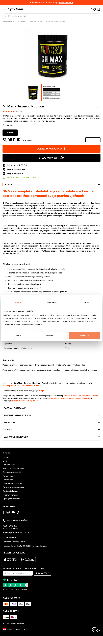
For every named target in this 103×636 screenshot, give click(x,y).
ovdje (41, 391)
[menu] (4, 9)
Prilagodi (50, 335)
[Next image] (76, 55)
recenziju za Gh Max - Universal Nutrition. (21, 386)
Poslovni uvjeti (9, 465)
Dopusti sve (84, 335)
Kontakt (6, 457)
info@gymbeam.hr (10, 528)
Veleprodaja (8, 480)
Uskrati (19, 335)
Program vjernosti (10, 495)
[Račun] (90, 9)
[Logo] (16, 9)
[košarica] (98, 9)
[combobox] (51, 16)
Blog (5, 461)
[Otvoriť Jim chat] (97, 630)
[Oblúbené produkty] (94, 9)
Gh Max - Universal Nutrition (23, 106)
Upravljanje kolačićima (12, 499)
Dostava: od (17, 165)
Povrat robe (8, 476)
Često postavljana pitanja (13, 487)
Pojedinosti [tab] (51, 302)
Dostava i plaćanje (10, 491)
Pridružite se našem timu (13, 483)
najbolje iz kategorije (81, 396)
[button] (51, 2)
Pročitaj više (8, 125)
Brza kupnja (48, 157)
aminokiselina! (66, 2)
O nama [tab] (85, 302)
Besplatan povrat (15, 173)
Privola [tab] (18, 302)
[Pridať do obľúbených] (98, 106)
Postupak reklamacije (12, 472)
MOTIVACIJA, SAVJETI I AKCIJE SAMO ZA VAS (23, 568)
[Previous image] (27, 55)
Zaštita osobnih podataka (13, 468)
